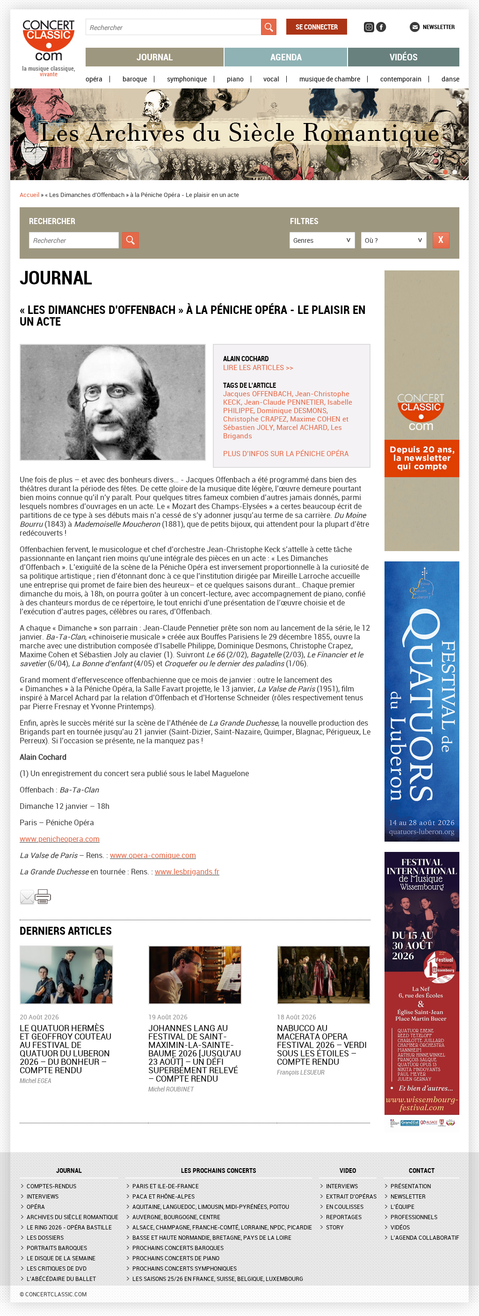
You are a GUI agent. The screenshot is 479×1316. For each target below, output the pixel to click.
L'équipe (402, 1206)
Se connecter (317, 26)
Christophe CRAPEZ (255, 418)
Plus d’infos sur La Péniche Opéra (285, 453)
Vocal (271, 79)
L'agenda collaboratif (425, 1237)
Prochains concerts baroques (178, 1247)
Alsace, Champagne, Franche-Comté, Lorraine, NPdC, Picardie (222, 1227)
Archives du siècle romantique (72, 1217)
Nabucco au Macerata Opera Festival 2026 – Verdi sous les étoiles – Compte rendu (322, 1044)
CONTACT (422, 1170)
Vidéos (404, 57)
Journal (155, 57)
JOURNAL (69, 1170)
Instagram (369, 27)
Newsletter (439, 26)
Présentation (411, 1186)
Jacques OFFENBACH (257, 393)
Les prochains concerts (218, 1170)
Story (335, 1227)
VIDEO (348, 1170)
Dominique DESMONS (292, 410)
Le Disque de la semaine (61, 1258)
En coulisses (344, 1206)
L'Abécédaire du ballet (61, 1278)
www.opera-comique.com (153, 855)
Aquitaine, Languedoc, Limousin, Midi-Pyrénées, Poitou (210, 1206)
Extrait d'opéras (351, 1196)
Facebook (381, 27)
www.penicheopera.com (60, 839)
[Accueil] (49, 74)
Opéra (94, 79)
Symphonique (187, 79)
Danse (450, 79)
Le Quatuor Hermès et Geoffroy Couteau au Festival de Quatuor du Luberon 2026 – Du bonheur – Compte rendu (65, 1049)
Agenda (286, 57)
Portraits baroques (57, 1247)
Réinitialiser (441, 240)
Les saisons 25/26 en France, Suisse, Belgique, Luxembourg (217, 1278)
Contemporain (400, 79)
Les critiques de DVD (57, 1268)
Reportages (344, 1217)
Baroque (135, 79)
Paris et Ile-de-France (165, 1186)
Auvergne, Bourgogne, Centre (176, 1217)
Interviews (42, 1196)
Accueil (29, 194)
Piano (235, 79)
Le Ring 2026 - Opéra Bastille (69, 1227)
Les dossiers (45, 1237)
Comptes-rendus (51, 1186)
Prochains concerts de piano (175, 1258)
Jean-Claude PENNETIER (284, 402)
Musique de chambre (329, 79)
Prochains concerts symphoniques (184, 1268)
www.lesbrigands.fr (187, 871)
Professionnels (414, 1217)
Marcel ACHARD (301, 427)
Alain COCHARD (246, 358)
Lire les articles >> (258, 367)
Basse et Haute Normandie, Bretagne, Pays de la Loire (211, 1237)
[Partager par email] (27, 902)
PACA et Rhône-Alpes (163, 1196)
